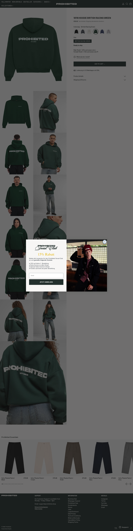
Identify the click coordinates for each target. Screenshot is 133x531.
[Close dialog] (104, 241)
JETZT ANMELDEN (46, 282)
